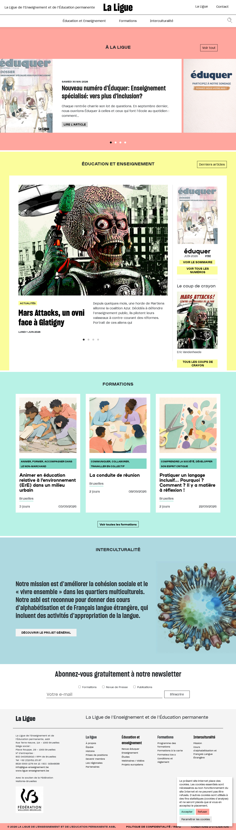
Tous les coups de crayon (198, 363)
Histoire (90, 751)
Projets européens (132, 764)
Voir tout (209, 48)
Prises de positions (97, 755)
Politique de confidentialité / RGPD (153, 826)
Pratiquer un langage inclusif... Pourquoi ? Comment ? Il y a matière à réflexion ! (187, 482)
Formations (128, 21)
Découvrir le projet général (46, 632)
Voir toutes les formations (118, 524)
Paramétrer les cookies (195, 819)
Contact (222, 6)
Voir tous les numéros (198, 270)
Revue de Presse (116, 687)
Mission (197, 743)
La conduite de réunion (114, 475)
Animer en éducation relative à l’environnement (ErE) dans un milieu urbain (47, 482)
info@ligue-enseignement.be (32, 767)
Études (126, 756)
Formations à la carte (170, 750)
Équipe (89, 747)
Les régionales (94, 763)
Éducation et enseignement (132, 740)
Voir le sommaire (197, 262)
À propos (91, 743)
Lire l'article (75, 124)
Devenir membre (95, 758)
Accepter (187, 811)
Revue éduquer (130, 748)
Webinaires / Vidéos (133, 760)
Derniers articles (212, 164)
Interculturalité (161, 21)
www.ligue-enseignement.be (32, 770)
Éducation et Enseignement (84, 21)
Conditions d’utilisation (210, 826)
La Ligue (201, 6)
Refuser (202, 811)
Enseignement (130, 752)
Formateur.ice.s (166, 754)
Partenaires (92, 766)
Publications (144, 687)
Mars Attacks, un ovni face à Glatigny (51, 317)
